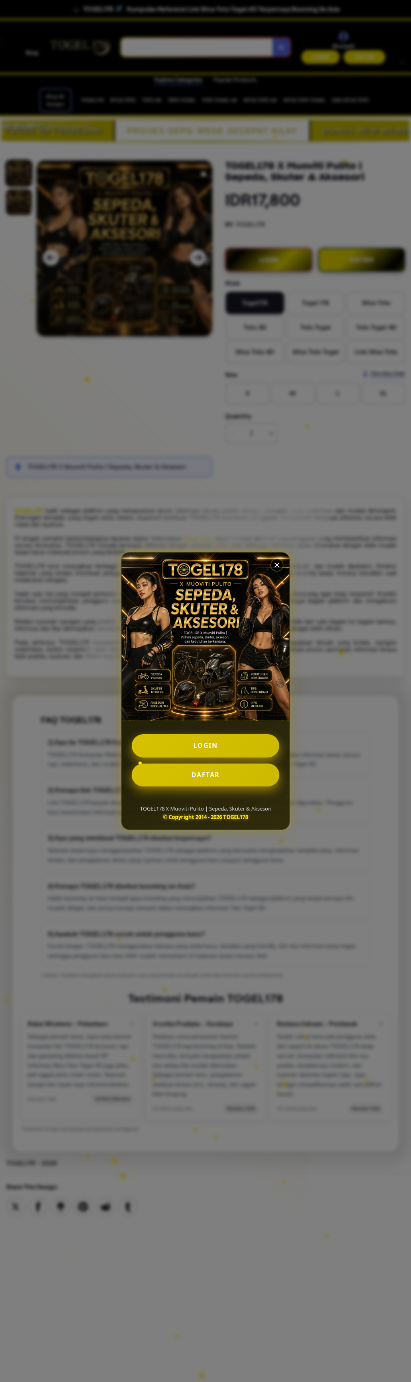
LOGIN (205, 745)
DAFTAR (205, 774)
